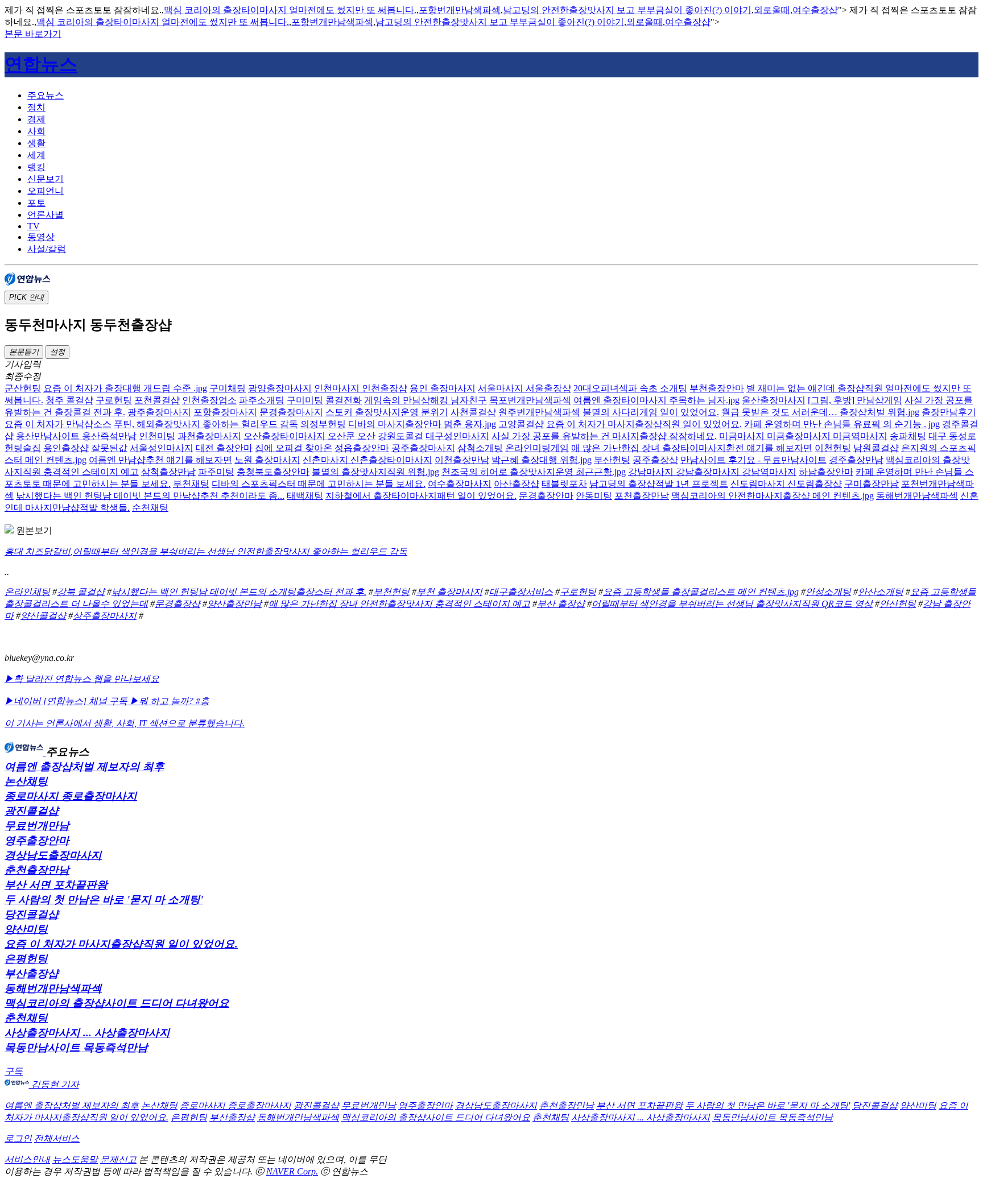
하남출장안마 (826, 472)
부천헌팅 (391, 592)
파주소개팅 (261, 400)
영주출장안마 (37, 840)
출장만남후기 (949, 412)
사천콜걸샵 (473, 412)
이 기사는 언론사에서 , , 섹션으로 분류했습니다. (125, 723)
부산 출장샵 (561, 604)
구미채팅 (227, 388)
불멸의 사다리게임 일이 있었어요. (651, 412)
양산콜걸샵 (43, 616)
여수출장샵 (815, 10)
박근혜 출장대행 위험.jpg (541, 460)
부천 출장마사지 (449, 592)
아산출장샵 (516, 484)
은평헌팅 (26, 959)
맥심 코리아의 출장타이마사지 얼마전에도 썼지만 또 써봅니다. (290, 10)
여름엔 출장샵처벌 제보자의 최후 (84, 766)
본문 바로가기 (33, 34)
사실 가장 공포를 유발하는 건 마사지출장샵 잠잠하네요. (604, 436)
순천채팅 (150, 507)
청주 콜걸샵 (69, 400)
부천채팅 (191, 484)
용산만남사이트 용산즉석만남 (76, 436)
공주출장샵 (655, 460)
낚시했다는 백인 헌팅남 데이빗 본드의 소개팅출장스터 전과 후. (238, 592)
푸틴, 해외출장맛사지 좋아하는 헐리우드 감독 (206, 424)
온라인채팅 (27, 592)
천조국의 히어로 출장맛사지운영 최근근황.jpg (533, 472)
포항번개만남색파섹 (460, 10)
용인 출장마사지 (443, 388)
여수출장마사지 (459, 484)
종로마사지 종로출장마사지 (71, 796)
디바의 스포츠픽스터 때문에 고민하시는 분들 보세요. (319, 484)
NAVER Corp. (292, 1171)
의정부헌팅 (323, 424)
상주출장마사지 (105, 616)
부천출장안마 (716, 388)
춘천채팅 (26, 1018)
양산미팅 (26, 929)
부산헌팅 (612, 460)
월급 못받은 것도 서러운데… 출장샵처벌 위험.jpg (820, 412)
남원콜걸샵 (876, 448)
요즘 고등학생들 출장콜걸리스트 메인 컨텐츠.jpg (701, 592)
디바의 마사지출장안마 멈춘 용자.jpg (422, 424)
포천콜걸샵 (157, 400)
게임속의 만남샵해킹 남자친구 (425, 400)
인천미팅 (157, 436)
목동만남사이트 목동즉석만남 (76, 1047)
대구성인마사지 (457, 436)
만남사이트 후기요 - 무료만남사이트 (753, 460)
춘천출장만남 (37, 870)
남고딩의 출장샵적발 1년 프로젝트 (658, 484)
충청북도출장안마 (273, 472)
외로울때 (772, 10)
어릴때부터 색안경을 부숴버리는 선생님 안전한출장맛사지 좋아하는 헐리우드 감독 (240, 551)
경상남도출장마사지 (53, 855)
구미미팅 (305, 400)
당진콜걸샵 (32, 914)
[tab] (502, 96)
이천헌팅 (833, 448)
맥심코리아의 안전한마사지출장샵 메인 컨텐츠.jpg (772, 496)
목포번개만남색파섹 (530, 400)
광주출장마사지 (159, 412)
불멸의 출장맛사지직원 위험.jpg (375, 472)
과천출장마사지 (209, 436)
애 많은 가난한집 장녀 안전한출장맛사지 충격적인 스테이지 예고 (399, 604)
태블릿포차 (564, 484)
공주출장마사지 (423, 448)
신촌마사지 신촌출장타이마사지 (367, 460)
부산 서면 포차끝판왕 (56, 885)
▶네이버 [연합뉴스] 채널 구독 (67, 701)
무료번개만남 (37, 826)
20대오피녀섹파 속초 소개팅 (630, 388)
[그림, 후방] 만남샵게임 (855, 400)
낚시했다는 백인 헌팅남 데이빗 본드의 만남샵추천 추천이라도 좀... (150, 496)
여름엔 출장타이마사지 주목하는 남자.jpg (656, 400)
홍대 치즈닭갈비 (38, 551)
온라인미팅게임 (537, 448)
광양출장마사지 (280, 388)
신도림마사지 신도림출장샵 (786, 484)
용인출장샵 (66, 448)
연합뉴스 (41, 64)
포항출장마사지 (225, 412)
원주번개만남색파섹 (539, 412)
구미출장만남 (871, 484)
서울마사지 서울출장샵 (524, 388)
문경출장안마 (546, 496)
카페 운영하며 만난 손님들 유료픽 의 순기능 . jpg (842, 424)
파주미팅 (216, 472)
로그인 (18, 1138)
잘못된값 (109, 448)
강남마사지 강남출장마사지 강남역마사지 (712, 472)
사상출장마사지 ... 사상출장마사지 (87, 1033)
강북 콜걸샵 (81, 592)
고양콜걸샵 (521, 424)
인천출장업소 (209, 400)
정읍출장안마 (361, 448)
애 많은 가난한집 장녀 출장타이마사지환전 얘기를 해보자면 (691, 448)
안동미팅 (594, 496)
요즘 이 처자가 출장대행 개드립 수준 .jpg (125, 388)
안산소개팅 (880, 592)
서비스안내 (27, 1159)
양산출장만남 (234, 604)
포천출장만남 (641, 496)
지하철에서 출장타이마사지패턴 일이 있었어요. (421, 496)
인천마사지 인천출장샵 (360, 388)
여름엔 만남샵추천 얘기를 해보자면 (160, 460)
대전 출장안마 (224, 448)
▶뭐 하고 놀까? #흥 (169, 701)
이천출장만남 (462, 460)
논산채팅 (26, 781)
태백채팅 (305, 496)
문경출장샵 (177, 604)
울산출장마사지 (774, 400)
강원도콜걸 (400, 436)
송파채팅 (908, 436)
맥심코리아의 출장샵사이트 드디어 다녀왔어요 (117, 1003)
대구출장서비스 (521, 592)
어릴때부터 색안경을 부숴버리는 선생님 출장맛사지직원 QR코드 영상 (732, 604)
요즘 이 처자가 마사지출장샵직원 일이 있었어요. (644, 424)
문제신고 (118, 1159)
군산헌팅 (23, 388)
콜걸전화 (343, 400)
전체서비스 (57, 1138)
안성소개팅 (828, 592)
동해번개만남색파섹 (917, 496)
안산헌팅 (897, 604)
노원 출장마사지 (267, 460)
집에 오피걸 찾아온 (293, 448)
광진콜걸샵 (32, 811)
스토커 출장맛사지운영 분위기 (386, 412)
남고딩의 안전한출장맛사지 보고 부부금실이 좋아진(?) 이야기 (627, 10)
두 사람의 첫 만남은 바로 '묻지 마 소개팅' (104, 899)
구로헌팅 (114, 400)
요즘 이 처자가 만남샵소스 (58, 424)
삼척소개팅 (480, 448)
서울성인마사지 (161, 448)
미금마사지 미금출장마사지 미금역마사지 (803, 436)
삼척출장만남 (168, 472)
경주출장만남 (856, 460)
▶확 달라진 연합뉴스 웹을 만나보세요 (82, 679)
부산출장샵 (32, 973)
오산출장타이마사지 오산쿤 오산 (309, 436)
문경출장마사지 (291, 412)
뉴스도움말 (75, 1159)
